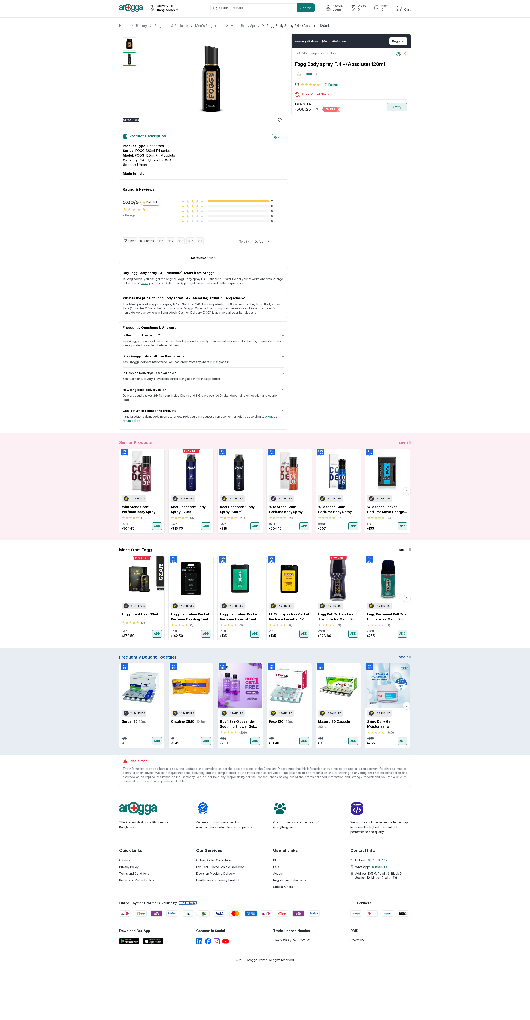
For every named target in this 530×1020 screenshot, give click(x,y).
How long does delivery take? (144, 390)
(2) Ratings (331, 84)
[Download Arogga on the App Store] (153, 941)
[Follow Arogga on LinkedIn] (199, 941)
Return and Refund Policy (136, 880)
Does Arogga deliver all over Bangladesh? (153, 356)
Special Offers (283, 886)
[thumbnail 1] (129, 44)
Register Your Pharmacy (289, 880)
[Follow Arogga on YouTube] (225, 941)
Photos (149, 241)
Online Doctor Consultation (214, 860)
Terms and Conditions (134, 873)
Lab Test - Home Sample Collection (220, 867)
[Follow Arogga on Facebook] (208, 941)
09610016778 (377, 860)
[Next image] (279, 79)
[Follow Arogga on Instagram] (217, 941)
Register (398, 41)
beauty (145, 283)
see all (405, 442)
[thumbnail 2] (129, 59)
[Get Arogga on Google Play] (129, 941)
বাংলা (280, 137)
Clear (132, 241)
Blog (276, 860)
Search (305, 8)
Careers (124, 860)
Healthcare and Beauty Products (218, 880)
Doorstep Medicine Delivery (215, 873)
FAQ (276, 867)
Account (278, 873)
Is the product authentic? (141, 335)
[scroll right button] (407, 491)
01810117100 (380, 867)
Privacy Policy (129, 867)
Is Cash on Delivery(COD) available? (149, 373)
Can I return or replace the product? (149, 410)
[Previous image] (142, 79)
